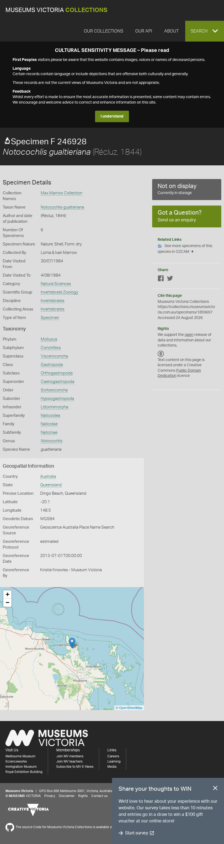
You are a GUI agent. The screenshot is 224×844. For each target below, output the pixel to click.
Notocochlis (52, 441)
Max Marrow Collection (61, 193)
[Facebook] (161, 279)
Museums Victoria (56, 10)
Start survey (136, 833)
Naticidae (49, 424)
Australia (48, 476)
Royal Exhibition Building (23, 771)
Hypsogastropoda (57, 399)
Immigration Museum (21, 766)
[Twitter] (170, 279)
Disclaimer (67, 796)
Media (111, 766)
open (189, 335)
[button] (204, 31)
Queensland (51, 485)
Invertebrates (52, 301)
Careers (113, 756)
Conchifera (51, 348)
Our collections (103, 31)
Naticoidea (50, 416)
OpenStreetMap (131, 707)
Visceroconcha (54, 356)
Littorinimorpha (54, 407)
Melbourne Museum (20, 756)
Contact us (99, 796)
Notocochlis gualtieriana (62, 207)
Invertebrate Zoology (59, 292)
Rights (83, 796)
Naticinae (49, 432)
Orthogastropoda (57, 373)
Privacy (49, 796)
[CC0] (161, 354)
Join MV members (69, 756)
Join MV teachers (69, 761)
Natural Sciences (56, 284)
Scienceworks (16, 761)
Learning (113, 761)
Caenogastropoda (57, 382)
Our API (143, 31)
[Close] (215, 789)
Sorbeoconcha (54, 390)
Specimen (50, 318)
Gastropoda (52, 365)
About (171, 31)
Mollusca (49, 339)
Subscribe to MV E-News (74, 766)
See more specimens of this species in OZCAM (185, 249)
